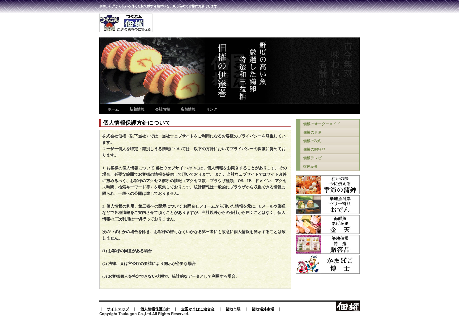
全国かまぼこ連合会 (198, 308)
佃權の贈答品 (314, 149)
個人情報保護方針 (155, 308)
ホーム (113, 109)
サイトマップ (118, 308)
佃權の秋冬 (312, 141)
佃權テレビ (312, 158)
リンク (211, 109)
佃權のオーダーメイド (321, 124)
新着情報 (137, 109)
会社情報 (162, 109)
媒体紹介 (310, 166)
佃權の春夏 (312, 132)
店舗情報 (188, 109)
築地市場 (233, 308)
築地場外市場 (263, 308)
